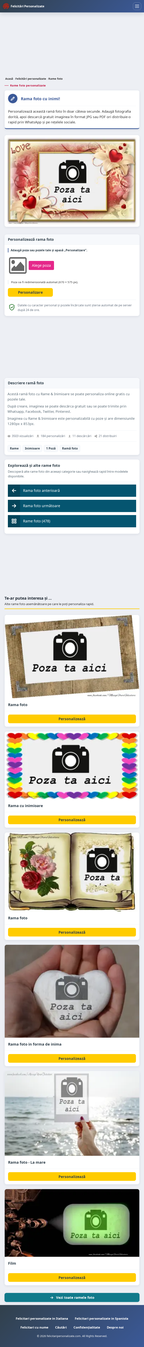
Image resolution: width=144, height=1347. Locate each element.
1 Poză (51, 448)
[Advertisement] (72, 45)
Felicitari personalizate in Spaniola (101, 1318)
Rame (14, 448)
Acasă (9, 78)
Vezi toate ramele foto (75, 1297)
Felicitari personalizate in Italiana (42, 1318)
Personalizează (72, 718)
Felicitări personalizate (30, 78)
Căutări (61, 1327)
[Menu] (137, 6)
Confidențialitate (87, 1327)
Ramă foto (70, 448)
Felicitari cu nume (34, 1327)
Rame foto (55, 78)
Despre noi (115, 1327)
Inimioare (32, 448)
